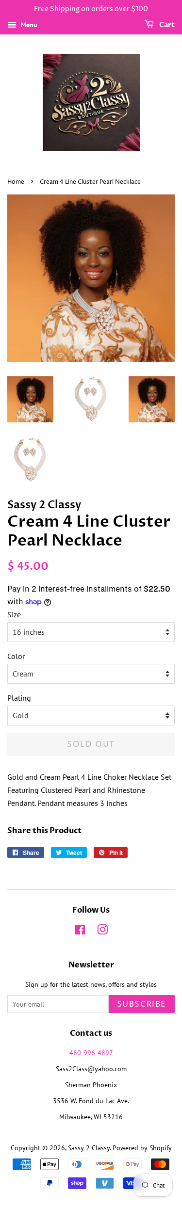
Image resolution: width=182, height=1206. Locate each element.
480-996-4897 (91, 1052)
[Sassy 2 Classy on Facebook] (79, 931)
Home (15, 182)
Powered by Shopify (142, 1147)
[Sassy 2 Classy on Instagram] (102, 931)
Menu (28, 24)
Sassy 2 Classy (89, 1147)
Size (14, 614)
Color (16, 656)
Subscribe (141, 1004)
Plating (19, 698)
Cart (166, 25)
